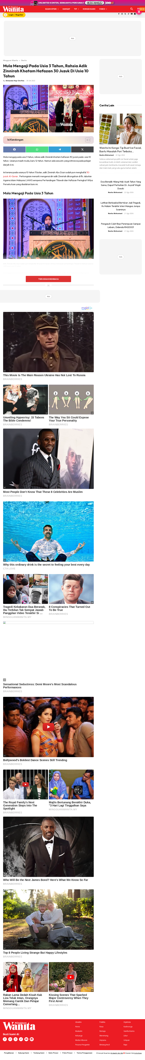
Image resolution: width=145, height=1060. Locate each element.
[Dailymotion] (135, 14)
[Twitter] (125, 14)
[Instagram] (122, 14)
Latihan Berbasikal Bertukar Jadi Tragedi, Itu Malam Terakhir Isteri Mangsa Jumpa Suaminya (121, 206)
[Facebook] (119, 14)
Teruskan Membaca (48, 279)
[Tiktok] (128, 14)
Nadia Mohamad (106, 155)
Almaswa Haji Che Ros (15, 81)
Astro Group (138, 1053)
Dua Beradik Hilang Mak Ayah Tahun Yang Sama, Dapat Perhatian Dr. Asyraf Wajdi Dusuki (121, 185)
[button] (131, 9)
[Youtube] (131, 14)
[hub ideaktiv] (138, 8)
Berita (24, 60)
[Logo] (13, 9)
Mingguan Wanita (10, 60)
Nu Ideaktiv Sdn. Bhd (117, 1053)
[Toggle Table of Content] (86, 140)
